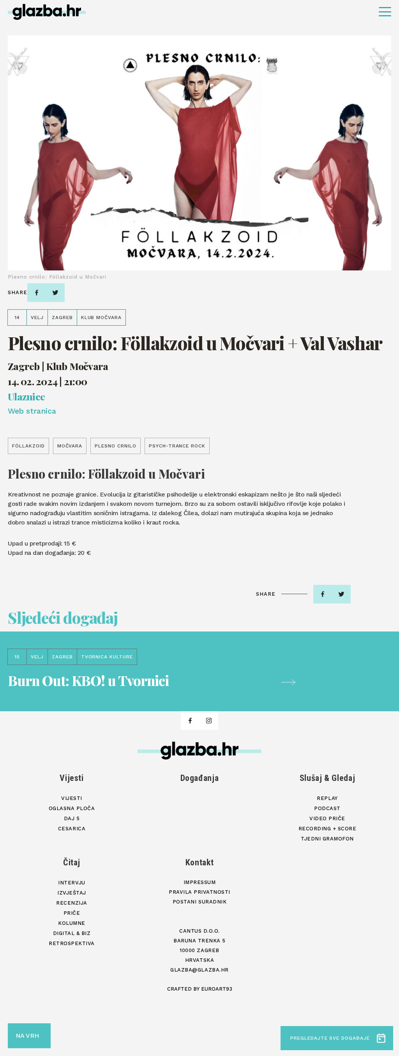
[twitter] (55, 292)
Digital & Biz (72, 933)
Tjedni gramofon (327, 839)
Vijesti (72, 778)
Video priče (327, 818)
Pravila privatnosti (199, 892)
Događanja (199, 778)
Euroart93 (216, 989)
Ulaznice (26, 396)
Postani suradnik (199, 902)
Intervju (71, 883)
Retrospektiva (72, 943)
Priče (72, 913)
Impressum (200, 882)
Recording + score (327, 828)
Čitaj (71, 862)
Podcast (327, 808)
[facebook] (36, 292)
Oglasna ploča (72, 808)
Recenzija (71, 903)
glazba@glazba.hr (199, 970)
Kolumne (71, 923)
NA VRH (27, 1035)
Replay (327, 798)
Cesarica (71, 828)
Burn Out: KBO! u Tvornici (88, 680)
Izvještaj (71, 893)
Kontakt (199, 862)
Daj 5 (72, 818)
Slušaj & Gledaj (327, 778)
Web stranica (32, 411)
